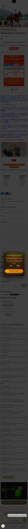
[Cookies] (3, 526)
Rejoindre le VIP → (14, 271)
